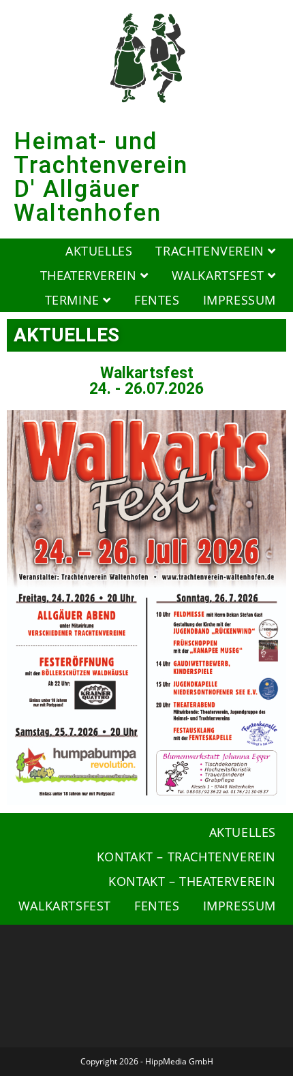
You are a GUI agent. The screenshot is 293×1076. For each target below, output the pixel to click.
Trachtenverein (211, 251)
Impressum (239, 300)
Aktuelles (98, 251)
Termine (74, 300)
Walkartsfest (220, 275)
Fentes (157, 300)
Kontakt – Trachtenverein (186, 856)
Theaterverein (90, 275)
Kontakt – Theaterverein (192, 881)
